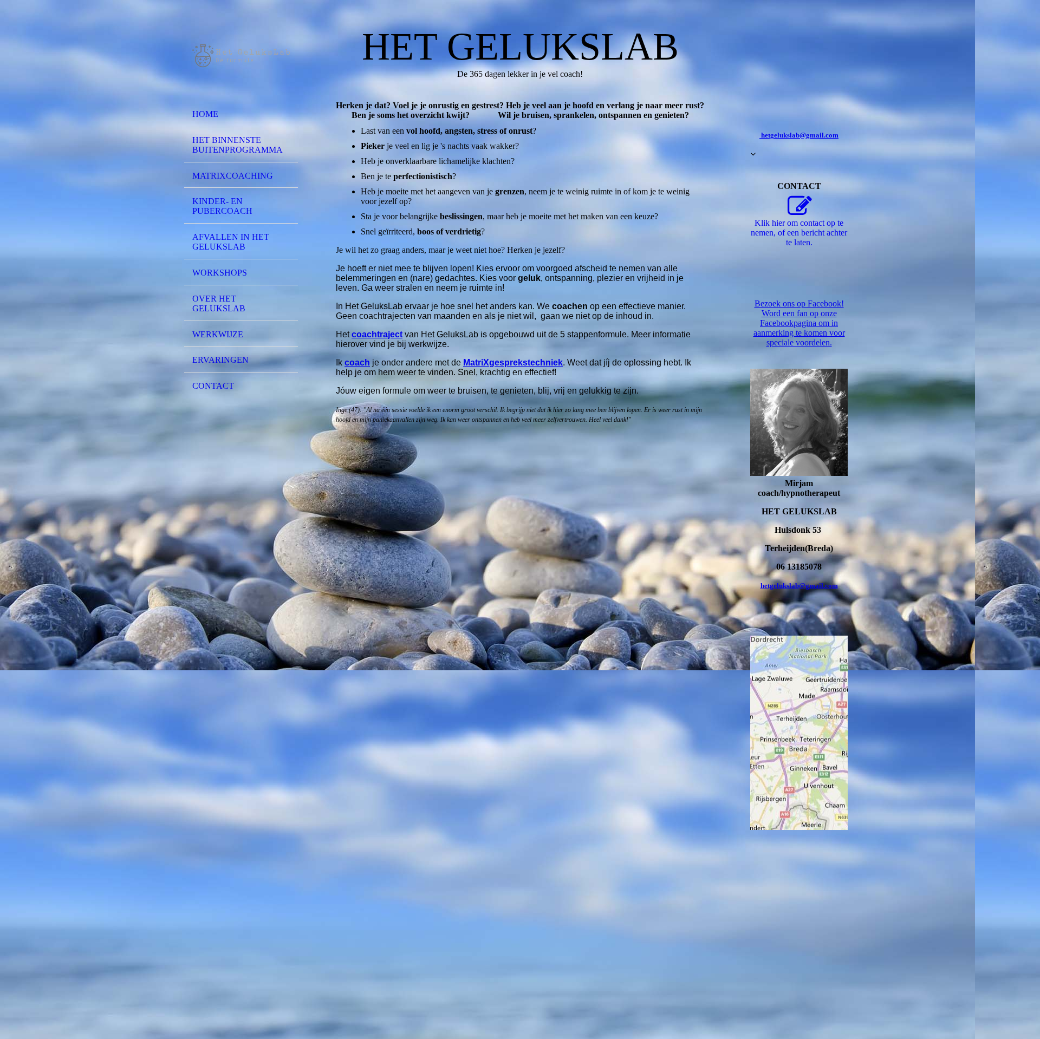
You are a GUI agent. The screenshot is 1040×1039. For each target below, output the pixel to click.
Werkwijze (217, 334)
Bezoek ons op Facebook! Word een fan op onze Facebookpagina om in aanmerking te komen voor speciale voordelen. (799, 323)
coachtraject (377, 334)
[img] (241, 55)
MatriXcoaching (232, 175)
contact (213, 385)
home (205, 114)
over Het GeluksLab (218, 303)
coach (357, 362)
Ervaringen (220, 359)
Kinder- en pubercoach (222, 206)
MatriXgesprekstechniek (513, 362)
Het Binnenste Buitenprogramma (237, 144)
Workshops (219, 272)
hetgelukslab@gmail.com (799, 585)
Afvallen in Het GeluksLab (230, 241)
